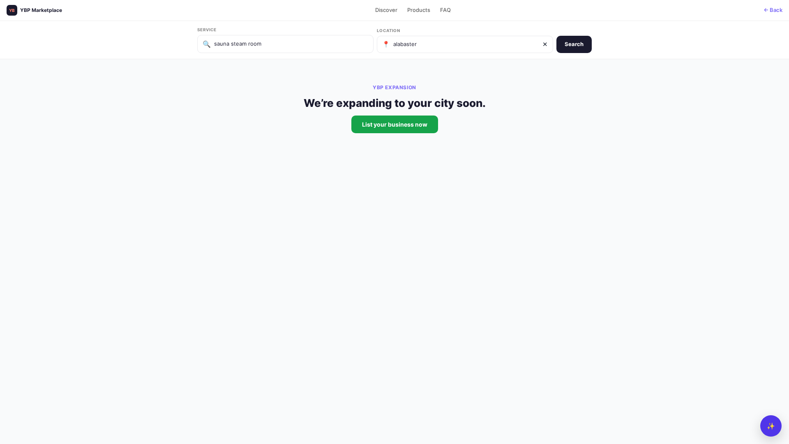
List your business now (394, 124)
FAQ (445, 10)
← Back (773, 10)
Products (418, 10)
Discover (386, 10)
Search (574, 44)
